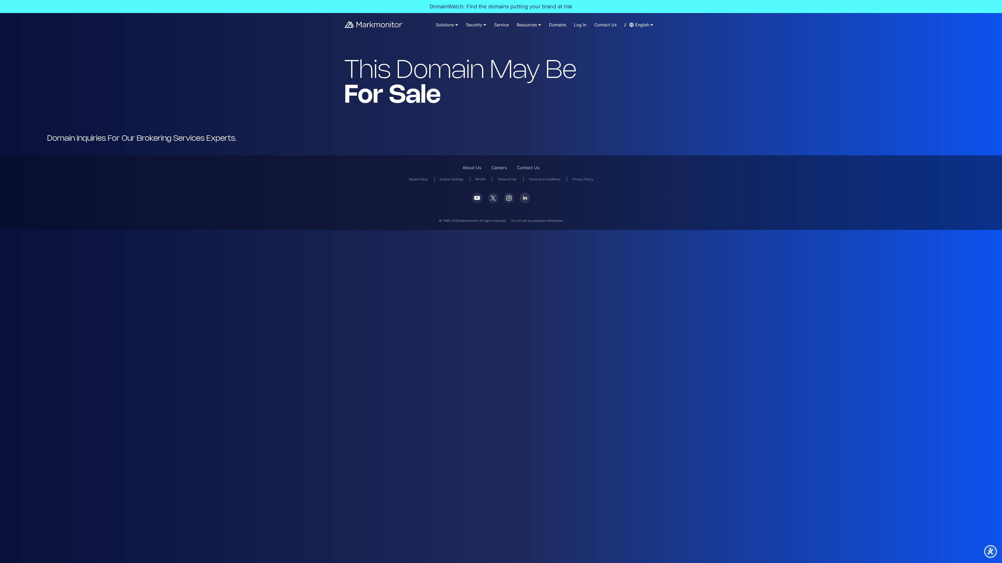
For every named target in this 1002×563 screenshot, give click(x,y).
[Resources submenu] (539, 24)
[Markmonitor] (374, 26)
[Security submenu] (484, 24)
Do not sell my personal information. (537, 221)
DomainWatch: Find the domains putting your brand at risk (501, 6)
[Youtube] (477, 201)
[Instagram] (509, 201)
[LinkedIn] (525, 201)
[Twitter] (493, 201)
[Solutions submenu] (456, 24)
